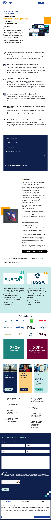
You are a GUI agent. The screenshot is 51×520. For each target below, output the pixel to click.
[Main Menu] (47, 3)
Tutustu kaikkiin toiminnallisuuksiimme (17, 165)
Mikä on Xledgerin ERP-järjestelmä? (13, 399)
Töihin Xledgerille (37, 258)
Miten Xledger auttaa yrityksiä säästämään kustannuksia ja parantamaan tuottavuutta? (36, 424)
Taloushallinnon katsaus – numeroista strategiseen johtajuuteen (36, 251)
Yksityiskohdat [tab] (25, 501)
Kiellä (9, 517)
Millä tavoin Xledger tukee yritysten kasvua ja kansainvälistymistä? (37, 400)
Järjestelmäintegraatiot (11, 143)
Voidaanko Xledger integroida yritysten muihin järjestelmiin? (36, 415)
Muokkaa (25, 517)
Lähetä (5, 489)
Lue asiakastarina (8, 308)
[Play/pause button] (47, 34)
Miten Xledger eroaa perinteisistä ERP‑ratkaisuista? (12, 419)
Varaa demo (41, 2)
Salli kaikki (42, 517)
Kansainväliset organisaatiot (11, 262)
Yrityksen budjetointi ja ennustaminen (14, 160)
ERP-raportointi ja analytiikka (12, 151)
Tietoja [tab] (42, 501)
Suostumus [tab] (8, 501)
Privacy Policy (24, 474)
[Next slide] (47, 361)
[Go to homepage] (7, 2)
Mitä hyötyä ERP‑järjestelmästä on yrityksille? (13, 412)
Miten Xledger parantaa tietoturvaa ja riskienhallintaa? (37, 407)
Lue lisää (9, 389)
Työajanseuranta (9, 155)
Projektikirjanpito (9, 147)
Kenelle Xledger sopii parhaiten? (12, 405)
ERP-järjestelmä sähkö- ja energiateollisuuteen (16, 258)
